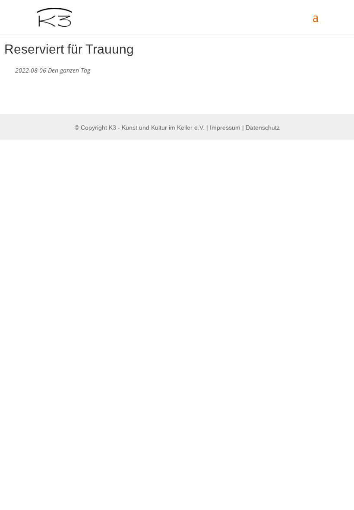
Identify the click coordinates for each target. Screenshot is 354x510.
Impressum (225, 127)
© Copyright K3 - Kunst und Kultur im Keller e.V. (140, 127)
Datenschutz (263, 127)
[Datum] (8, 68)
